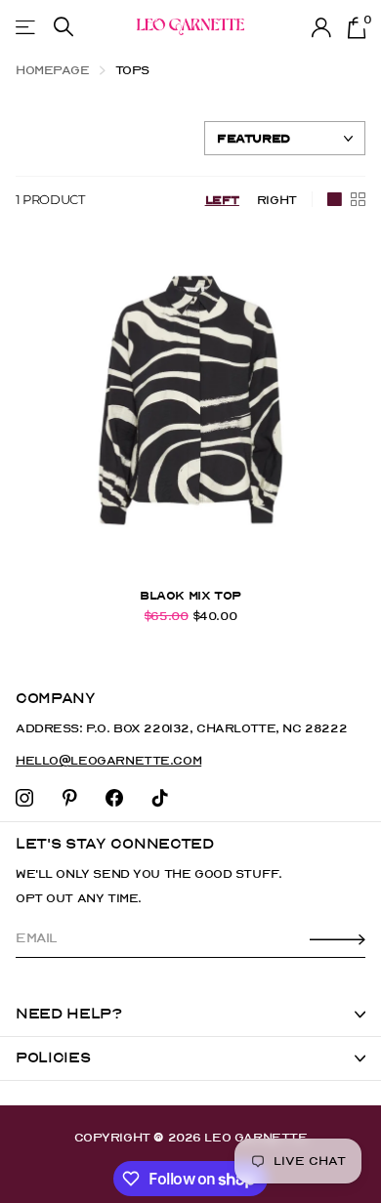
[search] (63, 27)
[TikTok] (160, 798)
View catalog (27, 27)
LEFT (222, 199)
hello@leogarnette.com (108, 760)
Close (190, 1014)
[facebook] (114, 798)
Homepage (53, 69)
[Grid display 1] (334, 199)
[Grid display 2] (358, 199)
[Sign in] (322, 27)
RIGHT (277, 199)
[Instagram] (24, 798)
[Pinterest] (70, 798)
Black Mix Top (190, 595)
